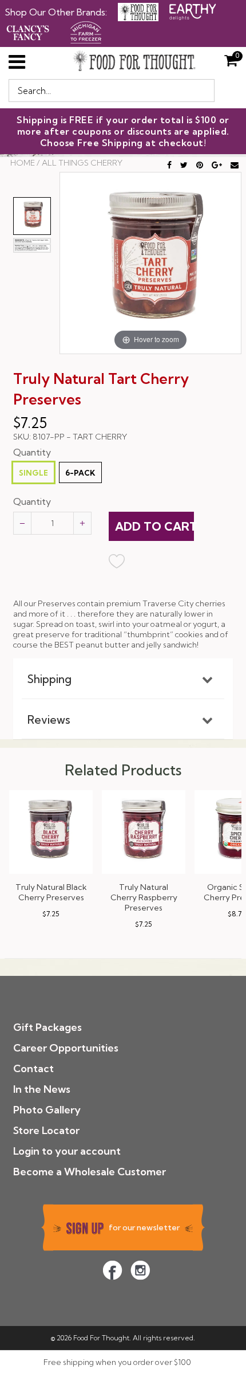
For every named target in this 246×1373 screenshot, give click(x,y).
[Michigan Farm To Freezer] (85, 31)
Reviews (48, 720)
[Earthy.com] (192, 11)
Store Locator (46, 1130)
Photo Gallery (47, 1109)
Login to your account (67, 1151)
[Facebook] (112, 1270)
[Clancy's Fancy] (28, 31)
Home (22, 163)
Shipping (49, 679)
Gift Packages (47, 1027)
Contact (33, 1068)
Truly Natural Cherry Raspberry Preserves (143, 897)
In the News (41, 1089)
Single (33, 472)
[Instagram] (140, 1270)
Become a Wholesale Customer (89, 1171)
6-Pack (80, 472)
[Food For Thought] (138, 12)
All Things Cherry (82, 163)
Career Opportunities (65, 1047)
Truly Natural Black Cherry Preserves (51, 892)
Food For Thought (101, 1337)
